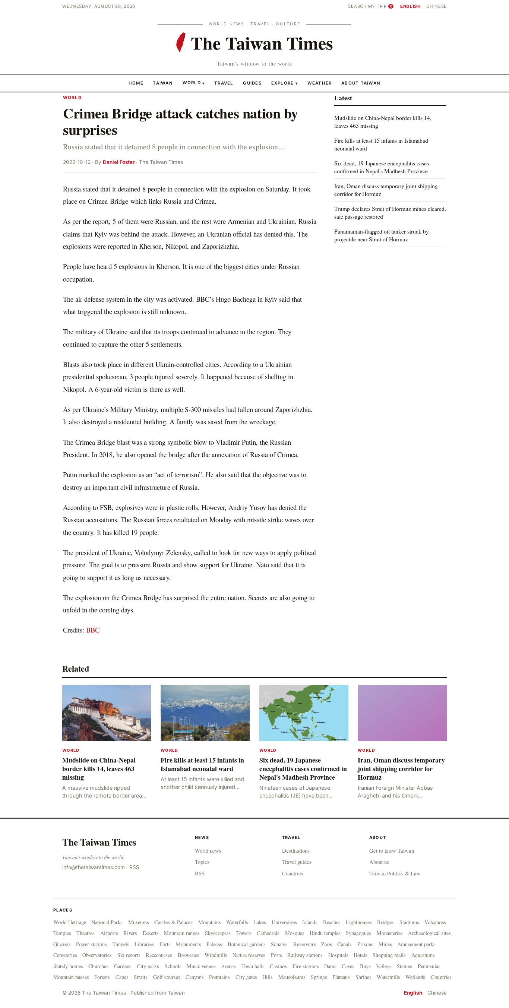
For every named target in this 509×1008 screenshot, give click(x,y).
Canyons (195, 976)
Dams (330, 966)
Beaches (332, 922)
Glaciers (62, 944)
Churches (98, 966)
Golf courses (166, 976)
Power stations (91, 944)
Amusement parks (416, 944)
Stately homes (68, 966)
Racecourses (159, 954)
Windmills (216, 954)
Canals (344, 944)
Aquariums (423, 954)
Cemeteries (65, 954)
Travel (224, 82)
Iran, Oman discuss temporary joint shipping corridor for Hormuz (386, 189)
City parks (148, 966)
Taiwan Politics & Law (395, 873)
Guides (252, 82)
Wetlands (415, 976)
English (410, 6)
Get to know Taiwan (391, 850)
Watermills (388, 976)
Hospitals (338, 954)
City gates (246, 976)
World (192, 82)
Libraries (144, 944)
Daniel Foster (119, 162)
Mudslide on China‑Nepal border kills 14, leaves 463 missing (382, 121)
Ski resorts (128, 954)
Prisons (365, 944)
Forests (102, 976)
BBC (92, 629)
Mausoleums (292, 976)
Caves (348, 966)
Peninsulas (429, 966)
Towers (244, 932)
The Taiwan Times (99, 842)
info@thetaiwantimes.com (93, 867)
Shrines (363, 976)
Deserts (151, 932)
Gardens (123, 966)
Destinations (296, 850)
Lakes (259, 922)
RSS (134, 867)
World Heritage (69, 922)
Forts (165, 944)
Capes (122, 976)
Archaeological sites (429, 932)
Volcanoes (435, 922)
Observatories (97, 954)
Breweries (188, 954)
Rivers (130, 932)
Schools (173, 966)
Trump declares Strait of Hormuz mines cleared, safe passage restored (390, 212)
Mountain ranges (182, 932)
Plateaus (341, 976)
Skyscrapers (218, 932)
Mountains (209, 922)
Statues (404, 966)
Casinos (278, 966)
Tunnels (121, 944)
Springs (319, 976)
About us (379, 861)
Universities (284, 922)
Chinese (436, 6)
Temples (62, 932)
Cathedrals (268, 932)
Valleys (384, 966)
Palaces (214, 944)
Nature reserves (249, 954)
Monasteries (390, 932)
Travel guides (297, 861)
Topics (202, 861)
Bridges (385, 922)
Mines (385, 944)
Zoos (326, 944)
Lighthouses (359, 922)
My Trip (380, 6)
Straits (141, 976)
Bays (365, 966)
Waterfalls (237, 922)
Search (357, 6)
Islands (309, 922)
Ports (276, 954)
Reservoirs (304, 944)
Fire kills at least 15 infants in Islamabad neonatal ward (381, 144)
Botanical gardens (247, 944)
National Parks (107, 922)
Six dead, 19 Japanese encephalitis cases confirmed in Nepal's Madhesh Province (381, 167)
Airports (109, 932)
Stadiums (409, 922)
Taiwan (163, 82)
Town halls (253, 966)
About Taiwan (360, 82)
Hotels (360, 954)
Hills (267, 976)
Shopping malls (389, 954)
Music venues (201, 966)
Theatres (85, 932)
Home (136, 82)
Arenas (228, 966)
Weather (319, 82)
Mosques (294, 932)
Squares (279, 944)
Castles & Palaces (173, 922)
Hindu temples (325, 932)
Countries (292, 873)
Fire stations (306, 966)
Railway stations (305, 954)
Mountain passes (71, 976)
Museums (138, 922)
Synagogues (358, 932)
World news (208, 850)
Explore (284, 82)
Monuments (188, 944)
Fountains (219, 976)
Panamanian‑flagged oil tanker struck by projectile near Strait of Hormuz (381, 235)
